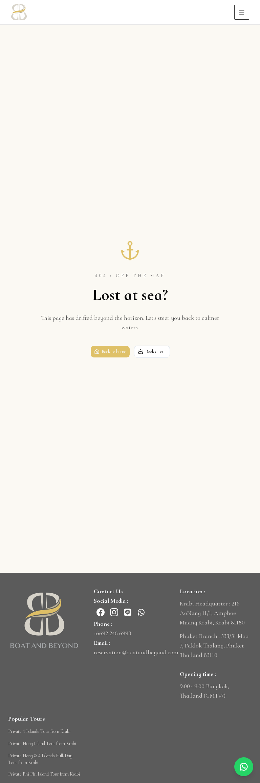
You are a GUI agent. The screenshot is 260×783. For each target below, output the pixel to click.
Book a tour (155, 351)
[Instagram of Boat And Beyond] (114, 612)
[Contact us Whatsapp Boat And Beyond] (141, 612)
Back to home (114, 351)
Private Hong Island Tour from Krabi (42, 743)
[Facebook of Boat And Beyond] (100, 612)
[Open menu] (241, 12)
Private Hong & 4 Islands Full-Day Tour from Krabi (40, 759)
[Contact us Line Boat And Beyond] (127, 612)
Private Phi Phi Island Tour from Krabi (44, 774)
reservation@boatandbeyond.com (136, 652)
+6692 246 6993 (112, 633)
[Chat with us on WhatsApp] (243, 766)
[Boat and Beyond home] (19, 12)
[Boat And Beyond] (44, 620)
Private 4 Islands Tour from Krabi (39, 731)
